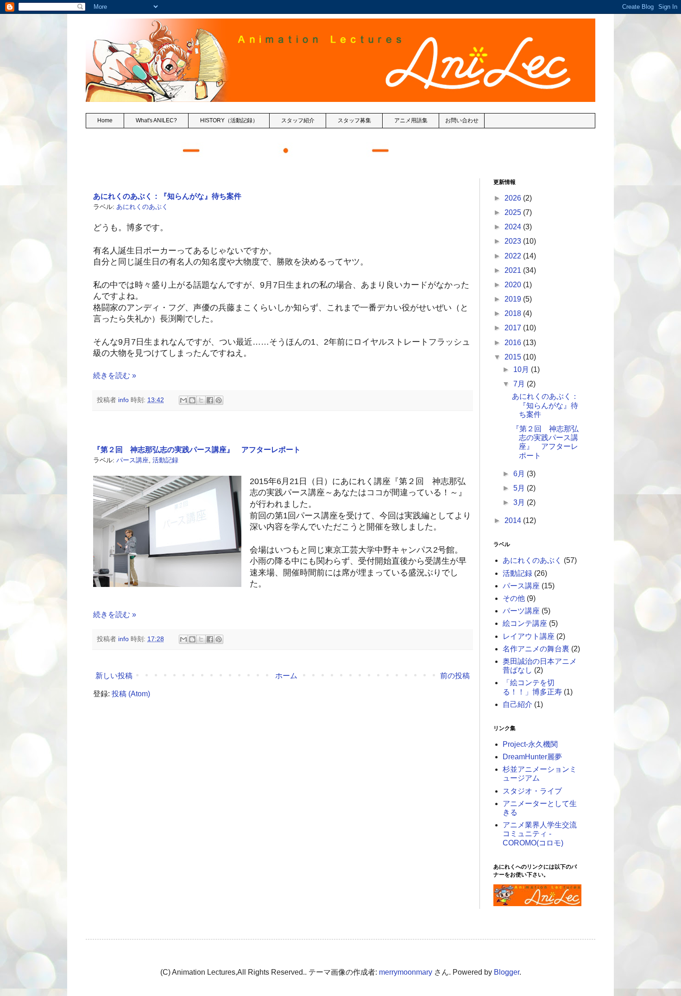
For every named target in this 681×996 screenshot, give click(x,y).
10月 (522, 369)
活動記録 (165, 460)
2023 (513, 241)
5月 (520, 488)
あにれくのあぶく (142, 206)
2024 (513, 227)
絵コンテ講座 (525, 623)
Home (105, 120)
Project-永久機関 (530, 744)
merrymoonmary (405, 972)
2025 (513, 212)
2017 (513, 328)
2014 (513, 520)
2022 (513, 256)
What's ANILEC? (156, 120)
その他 (514, 598)
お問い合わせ (462, 120)
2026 (513, 198)
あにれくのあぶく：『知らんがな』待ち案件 (167, 196)
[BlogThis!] (192, 400)
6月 (520, 474)
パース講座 (132, 460)
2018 (513, 313)
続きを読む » (114, 375)
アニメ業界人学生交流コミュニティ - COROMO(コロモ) (540, 833)
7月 (520, 384)
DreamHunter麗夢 (532, 757)
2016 (513, 343)
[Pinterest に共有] (218, 400)
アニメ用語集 (411, 120)
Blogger (506, 972)
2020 (513, 285)
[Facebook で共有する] (209, 400)
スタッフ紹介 (298, 120)
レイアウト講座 (529, 636)
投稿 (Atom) (131, 694)
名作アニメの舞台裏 (536, 649)
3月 (520, 502)
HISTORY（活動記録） (229, 120)
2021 (513, 270)
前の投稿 (455, 676)
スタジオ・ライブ (532, 791)
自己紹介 (517, 704)
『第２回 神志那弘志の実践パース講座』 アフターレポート (197, 450)
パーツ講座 (521, 611)
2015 (513, 357)
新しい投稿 (113, 676)
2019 (513, 299)
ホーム (286, 676)
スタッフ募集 (354, 120)
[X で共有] (201, 400)
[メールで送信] (183, 400)
